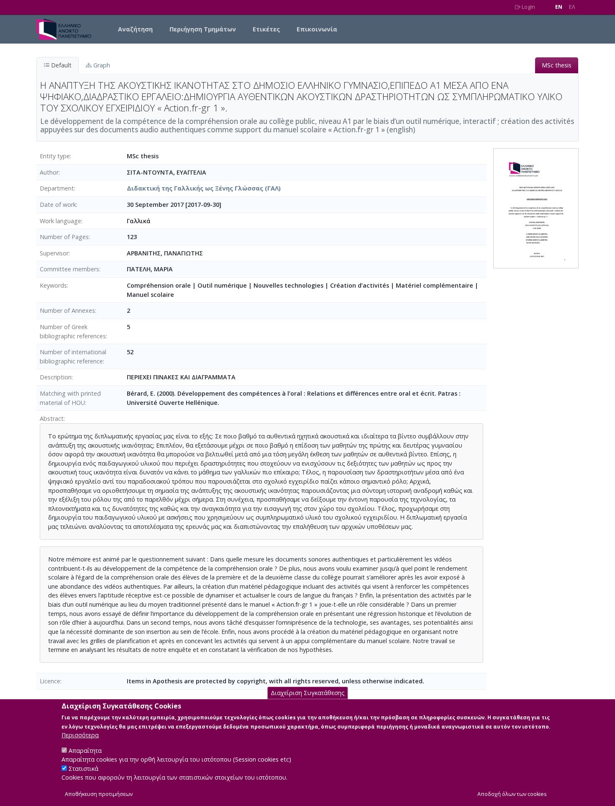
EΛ (572, 6)
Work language (60, 221)
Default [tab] (60, 65)
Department (57, 188)
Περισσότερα (80, 735)
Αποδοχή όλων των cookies (512, 794)
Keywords (53, 285)
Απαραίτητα (85, 750)
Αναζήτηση (135, 29)
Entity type (55, 156)
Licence (50, 681)
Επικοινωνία (317, 29)
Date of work (58, 205)
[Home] (67, 29)
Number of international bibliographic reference (73, 356)
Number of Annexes (67, 310)
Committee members (69, 269)
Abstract (52, 418)
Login (527, 6)
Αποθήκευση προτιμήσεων (99, 794)
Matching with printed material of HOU (70, 398)
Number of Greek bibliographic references (73, 331)
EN (558, 6)
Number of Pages (64, 237)
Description (56, 377)
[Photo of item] (536, 208)
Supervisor (54, 253)
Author (49, 172)
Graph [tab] (101, 65)
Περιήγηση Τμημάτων (202, 29)
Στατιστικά (83, 769)
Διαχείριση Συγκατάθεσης (308, 693)
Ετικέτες (266, 29)
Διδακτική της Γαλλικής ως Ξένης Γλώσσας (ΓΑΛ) (204, 188)
